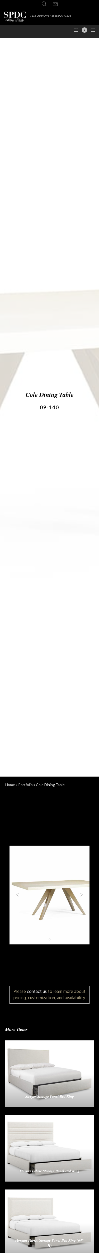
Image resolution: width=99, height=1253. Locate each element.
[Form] (55, 4)
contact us (37, 991)
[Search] (44, 4)
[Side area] (74, 30)
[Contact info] (83, 30)
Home (10, 784)
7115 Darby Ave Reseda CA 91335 (50, 15)
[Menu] (91, 30)
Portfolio (25, 784)
